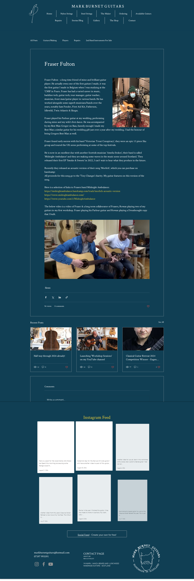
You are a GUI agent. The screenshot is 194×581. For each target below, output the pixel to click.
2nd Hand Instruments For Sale (99, 40)
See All (161, 322)
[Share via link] (66, 297)
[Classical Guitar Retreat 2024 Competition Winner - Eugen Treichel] (143, 338)
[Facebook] (43, 566)
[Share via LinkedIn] (59, 297)
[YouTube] (50, 566)
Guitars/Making (50, 40)
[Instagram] (36, 566)
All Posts (33, 40)
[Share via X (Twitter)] (52, 297)
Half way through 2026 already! (49, 355)
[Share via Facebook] (45, 297)
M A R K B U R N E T (88, 6)
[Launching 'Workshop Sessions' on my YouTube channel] (97, 338)
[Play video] (97, 249)
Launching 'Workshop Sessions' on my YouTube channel (96, 357)
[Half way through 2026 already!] (50, 338)
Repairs (77, 40)
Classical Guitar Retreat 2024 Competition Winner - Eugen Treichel (141, 357)
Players (65, 40)
